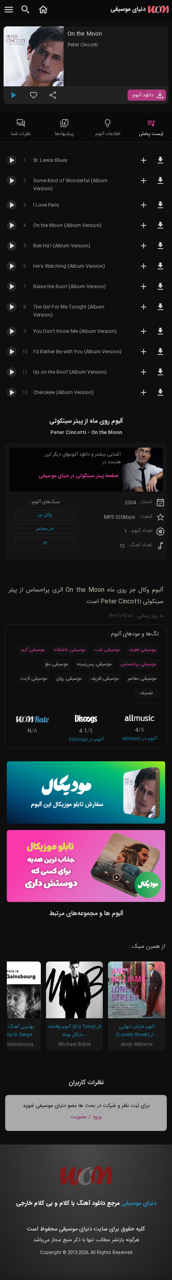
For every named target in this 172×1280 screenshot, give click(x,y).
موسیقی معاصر (142, 679)
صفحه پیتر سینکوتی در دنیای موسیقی (78, 476)
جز (44, 542)
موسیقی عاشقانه (70, 650)
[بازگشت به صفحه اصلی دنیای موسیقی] (43, 14)
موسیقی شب (107, 650)
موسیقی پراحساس (138, 664)
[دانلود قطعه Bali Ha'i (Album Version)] (160, 249)
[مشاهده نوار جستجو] (25, 14)
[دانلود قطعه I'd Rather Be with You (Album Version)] (160, 355)
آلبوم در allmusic (139, 739)
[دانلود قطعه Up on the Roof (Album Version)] (160, 376)
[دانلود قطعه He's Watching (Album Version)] (160, 270)
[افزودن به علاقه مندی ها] (33, 98)
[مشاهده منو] (8, 14)
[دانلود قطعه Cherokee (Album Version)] (160, 396)
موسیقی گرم (33, 650)
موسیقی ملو (56, 664)
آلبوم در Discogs (86, 739)
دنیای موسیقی (138, 1203)
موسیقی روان (69, 679)
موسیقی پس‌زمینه (94, 664)
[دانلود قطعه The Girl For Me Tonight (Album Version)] (160, 311)
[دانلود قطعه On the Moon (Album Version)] (160, 229)
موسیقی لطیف (142, 650)
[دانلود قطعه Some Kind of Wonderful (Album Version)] (160, 184)
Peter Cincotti (83, 45)
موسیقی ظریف (104, 679)
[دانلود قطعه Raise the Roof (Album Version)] (160, 290)
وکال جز (45, 515)
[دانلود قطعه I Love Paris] (160, 209)
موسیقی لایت (33, 679)
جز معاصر (45, 529)
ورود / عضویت (86, 1117)
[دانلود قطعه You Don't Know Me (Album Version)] (160, 335)
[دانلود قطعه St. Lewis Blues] (160, 164)
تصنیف (146, 693)
